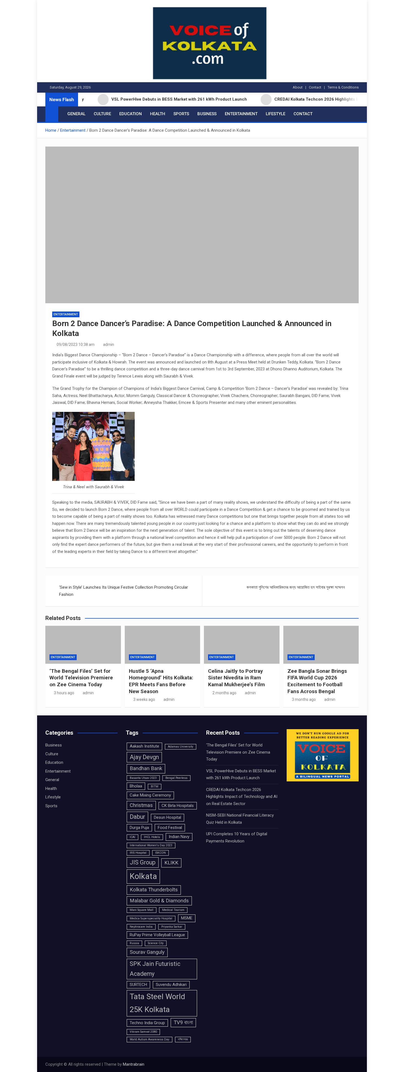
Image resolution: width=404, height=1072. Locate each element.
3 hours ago (64, 693)
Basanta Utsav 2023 (143, 778)
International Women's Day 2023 (151, 845)
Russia (134, 943)
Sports (181, 113)
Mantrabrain (133, 1064)
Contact (315, 87)
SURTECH (138, 984)
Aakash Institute (144, 746)
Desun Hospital (167, 817)
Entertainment (241, 113)
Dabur (137, 816)
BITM (154, 786)
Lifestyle (275, 113)
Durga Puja (139, 827)
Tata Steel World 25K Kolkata (157, 1003)
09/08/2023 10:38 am (76, 344)
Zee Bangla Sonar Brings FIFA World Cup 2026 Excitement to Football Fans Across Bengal (317, 681)
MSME (186, 918)
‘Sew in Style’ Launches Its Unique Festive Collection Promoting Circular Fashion (123, 591)
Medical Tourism (173, 910)
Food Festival (170, 827)
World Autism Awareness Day (149, 1039)
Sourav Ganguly (147, 952)
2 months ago (224, 693)
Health (157, 113)
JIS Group (143, 862)
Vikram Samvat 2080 (143, 1032)
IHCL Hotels (152, 837)
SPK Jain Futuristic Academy (155, 968)
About (298, 87)
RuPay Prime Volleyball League (157, 934)
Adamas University (180, 746)
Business (207, 113)
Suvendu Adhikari (171, 984)
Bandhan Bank (146, 768)
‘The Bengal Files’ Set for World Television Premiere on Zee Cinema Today (81, 678)
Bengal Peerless (176, 778)
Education (130, 113)
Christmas (141, 805)
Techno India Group (147, 1022)
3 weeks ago (144, 699)
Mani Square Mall (141, 910)
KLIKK (171, 863)
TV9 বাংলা (183, 1022)
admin (108, 344)
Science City (156, 943)
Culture (102, 113)
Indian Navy (179, 836)
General (76, 113)
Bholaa (136, 786)
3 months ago (304, 699)
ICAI (132, 837)
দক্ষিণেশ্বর (183, 1039)
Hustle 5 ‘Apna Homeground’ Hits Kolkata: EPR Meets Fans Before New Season (161, 681)
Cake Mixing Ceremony (150, 795)
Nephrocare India (141, 926)
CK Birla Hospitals (178, 805)
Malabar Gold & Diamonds (159, 901)
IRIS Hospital (138, 853)
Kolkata (143, 876)
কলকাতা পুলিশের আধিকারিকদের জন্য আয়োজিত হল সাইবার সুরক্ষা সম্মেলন (296, 587)
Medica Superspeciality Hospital (151, 918)
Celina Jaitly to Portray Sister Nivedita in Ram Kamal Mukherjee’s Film (236, 678)
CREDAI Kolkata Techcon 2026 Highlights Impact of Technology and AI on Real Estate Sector (241, 796)
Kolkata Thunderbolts (154, 890)
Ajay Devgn (144, 757)
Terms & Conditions (343, 87)
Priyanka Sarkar (171, 926)
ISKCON (160, 853)
